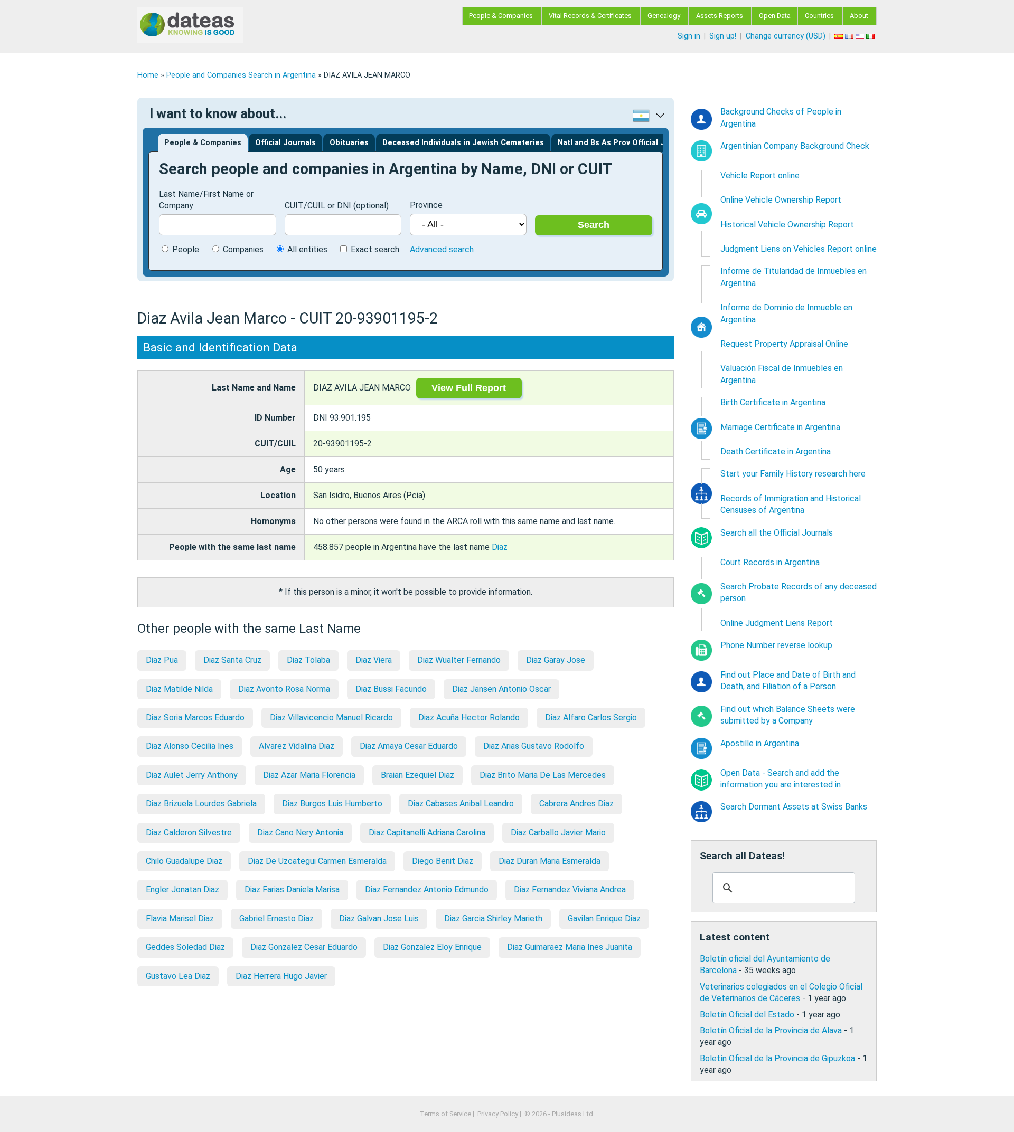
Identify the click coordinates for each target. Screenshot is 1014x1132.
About (859, 16)
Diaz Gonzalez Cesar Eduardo (304, 947)
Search (593, 225)
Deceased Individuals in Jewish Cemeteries (463, 142)
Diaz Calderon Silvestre (189, 832)
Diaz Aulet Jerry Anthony (192, 775)
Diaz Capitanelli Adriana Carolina (427, 832)
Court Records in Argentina (770, 562)
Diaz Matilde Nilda (179, 689)
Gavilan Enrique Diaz (604, 919)
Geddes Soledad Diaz (185, 947)
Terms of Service (445, 1114)
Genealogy (663, 16)
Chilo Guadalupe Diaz (184, 861)
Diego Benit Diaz (442, 861)
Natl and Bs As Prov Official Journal (623, 142)
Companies (243, 249)
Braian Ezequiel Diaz (417, 775)
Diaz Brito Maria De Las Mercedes (543, 775)
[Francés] (850, 36)
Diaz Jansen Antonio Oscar (501, 689)
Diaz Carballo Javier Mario (558, 832)
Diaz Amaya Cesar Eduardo (409, 746)
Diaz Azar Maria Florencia (309, 775)
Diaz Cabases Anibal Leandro (461, 803)
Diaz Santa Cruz (232, 660)
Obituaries (349, 142)
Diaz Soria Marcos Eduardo (195, 717)
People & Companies (501, 16)
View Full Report (468, 388)
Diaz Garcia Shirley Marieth (493, 919)
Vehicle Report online (760, 175)
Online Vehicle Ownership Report (780, 200)
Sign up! (722, 36)
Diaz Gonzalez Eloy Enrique (432, 947)
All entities (307, 249)
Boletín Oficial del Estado (747, 1015)
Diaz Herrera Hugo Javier (281, 976)
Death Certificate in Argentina (775, 451)
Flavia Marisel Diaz (180, 919)
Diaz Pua (162, 660)
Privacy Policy (497, 1114)
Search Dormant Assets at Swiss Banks (793, 807)
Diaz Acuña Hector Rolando (469, 717)
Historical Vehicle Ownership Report (787, 225)
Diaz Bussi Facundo (391, 689)
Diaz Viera (373, 660)
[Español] (839, 36)
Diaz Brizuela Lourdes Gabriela (201, 803)
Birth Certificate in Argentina (772, 402)
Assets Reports (719, 16)
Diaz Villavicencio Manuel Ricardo (331, 717)
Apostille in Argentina (759, 743)
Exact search (375, 249)
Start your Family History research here (793, 474)
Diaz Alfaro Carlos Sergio (591, 717)
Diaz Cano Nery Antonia (300, 832)
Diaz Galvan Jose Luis (379, 919)
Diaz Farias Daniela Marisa (292, 889)
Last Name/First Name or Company (206, 200)
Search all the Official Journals (776, 533)
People (185, 249)
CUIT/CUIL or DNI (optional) (337, 206)
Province (426, 205)
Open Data (775, 16)
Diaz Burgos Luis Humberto (332, 803)
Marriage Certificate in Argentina (780, 427)
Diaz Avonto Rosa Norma (284, 689)
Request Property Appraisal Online (784, 344)
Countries (819, 16)
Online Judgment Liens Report (776, 623)
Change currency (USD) (785, 36)
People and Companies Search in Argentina (241, 75)
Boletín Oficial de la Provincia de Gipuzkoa (777, 1058)
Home (147, 75)
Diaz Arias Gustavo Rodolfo (533, 746)
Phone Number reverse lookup (776, 645)
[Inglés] (861, 36)
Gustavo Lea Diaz (178, 976)
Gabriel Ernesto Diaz (276, 919)
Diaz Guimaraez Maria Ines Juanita (569, 947)
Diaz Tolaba (308, 660)
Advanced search (442, 249)
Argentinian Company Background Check (794, 146)
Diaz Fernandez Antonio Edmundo (427, 889)
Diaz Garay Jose (555, 660)
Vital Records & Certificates (590, 16)
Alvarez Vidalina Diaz (296, 746)
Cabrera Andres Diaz (576, 803)
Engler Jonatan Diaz (182, 889)
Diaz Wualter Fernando (459, 660)
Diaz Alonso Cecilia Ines (189, 746)
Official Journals (285, 142)
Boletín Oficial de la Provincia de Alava (771, 1030)
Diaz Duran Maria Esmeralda (549, 861)
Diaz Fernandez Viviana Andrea (570, 889)
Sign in (689, 36)
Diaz (500, 547)
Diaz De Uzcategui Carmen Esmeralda (317, 861)
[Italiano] (871, 36)
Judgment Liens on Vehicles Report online (798, 249)
